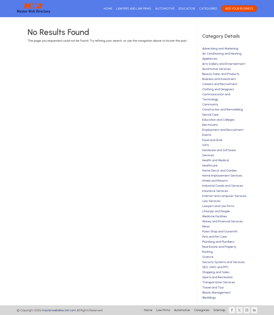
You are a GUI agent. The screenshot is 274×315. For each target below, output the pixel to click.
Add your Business (239, 8)
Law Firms (163, 310)
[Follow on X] (239, 310)
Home (108, 8)
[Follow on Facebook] (232, 310)
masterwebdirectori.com (59, 310)
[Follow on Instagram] (247, 310)
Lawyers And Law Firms (133, 8)
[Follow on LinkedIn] (254, 310)
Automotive (164, 8)
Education (187, 8)
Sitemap (219, 310)
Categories (208, 8)
